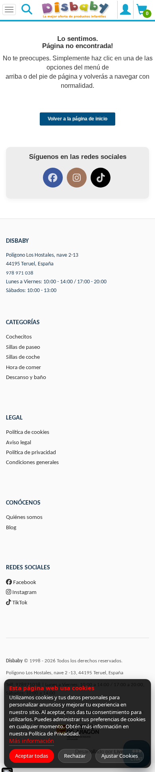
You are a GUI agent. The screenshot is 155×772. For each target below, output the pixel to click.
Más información (31, 741)
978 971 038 (19, 273)
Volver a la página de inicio (77, 119)
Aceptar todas (31, 755)
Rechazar (74, 755)
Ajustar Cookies (119, 755)
